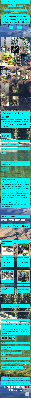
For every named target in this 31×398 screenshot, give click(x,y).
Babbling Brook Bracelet (6, 288)
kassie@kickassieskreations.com (14, 353)
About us (15, 378)
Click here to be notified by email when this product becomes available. (15, 163)
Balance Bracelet (22, 288)
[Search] (25, 10)
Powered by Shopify (23, 383)
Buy (8, 259)
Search (9, 378)
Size (3, 141)
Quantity (4, 149)
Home (10, 28)
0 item (12, 5)
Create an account (18, 1)
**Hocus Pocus (6, 262)
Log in (9, 1)
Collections (12, 305)
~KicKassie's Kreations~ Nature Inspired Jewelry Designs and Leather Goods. (15, 19)
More (18, 28)
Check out (20, 5)
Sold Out (7, 285)
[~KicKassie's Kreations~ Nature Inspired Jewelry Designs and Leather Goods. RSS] (13, 338)
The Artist (20, 378)
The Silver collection (21, 305)
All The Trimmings (23, 262)
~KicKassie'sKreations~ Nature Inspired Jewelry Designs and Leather (15, 123)
